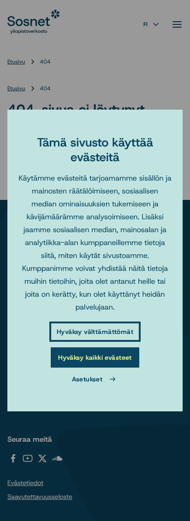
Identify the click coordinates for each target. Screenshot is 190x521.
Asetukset (87, 379)
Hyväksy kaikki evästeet (95, 357)
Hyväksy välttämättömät (95, 332)
